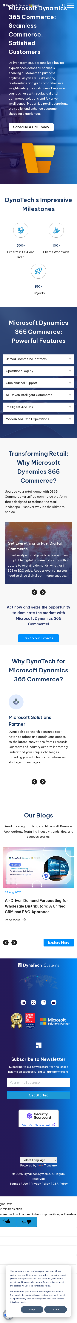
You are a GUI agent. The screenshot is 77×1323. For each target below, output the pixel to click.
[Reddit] (53, 985)
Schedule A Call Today (31, 127)
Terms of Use (19, 1167)
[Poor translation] (26, 1205)
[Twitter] (33, 985)
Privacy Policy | (42, 1167)
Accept (32, 1309)
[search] (63, 6)
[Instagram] (43, 985)
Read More (12, 903)
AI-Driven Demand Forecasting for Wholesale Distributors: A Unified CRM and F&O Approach (38, 850)
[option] (38, 553)
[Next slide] (14, 925)
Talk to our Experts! (38, 638)
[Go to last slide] (6, 925)
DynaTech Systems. (37, 1157)
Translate (50, 1148)
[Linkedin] (23, 985)
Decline (55, 1309)
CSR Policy (60, 1167)
